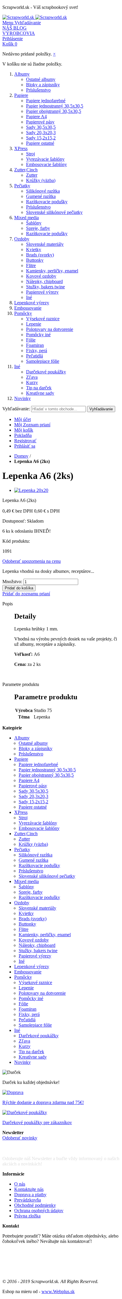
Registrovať (25, 440)
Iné (29, 297)
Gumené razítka (41, 196)
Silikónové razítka (43, 191)
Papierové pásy (40, 121)
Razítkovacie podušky (47, 201)
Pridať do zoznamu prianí (26, 593)
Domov (21, 456)
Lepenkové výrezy (31, 302)
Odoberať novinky (19, 1137)
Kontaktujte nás (29, 1189)
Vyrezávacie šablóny (45, 159)
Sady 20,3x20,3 (41, 132)
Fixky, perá (36, 350)
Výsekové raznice (43, 318)
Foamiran (35, 345)
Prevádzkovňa (27, 1199)
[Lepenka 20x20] (31, 490)
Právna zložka (27, 1215)
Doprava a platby (30, 1194)
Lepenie (33, 323)
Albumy (22, 74)
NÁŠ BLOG (14, 27)
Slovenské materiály (45, 244)
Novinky (22, 398)
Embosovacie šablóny (46, 164)
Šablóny (33, 222)
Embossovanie (27, 307)
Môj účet (22, 419)
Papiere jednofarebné (45, 100)
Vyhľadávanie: (16, 408)
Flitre (31, 265)
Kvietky (33, 249)
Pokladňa (23, 435)
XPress (21, 148)
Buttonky (35, 260)
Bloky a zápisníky (43, 84)
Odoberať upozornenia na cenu (31, 561)
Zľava (32, 377)
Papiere (21, 95)
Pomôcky (23, 313)
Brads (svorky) (40, 254)
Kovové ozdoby (41, 276)
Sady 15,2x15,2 (41, 137)
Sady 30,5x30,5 (41, 127)
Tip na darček (39, 387)
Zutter (31, 175)
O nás (19, 1183)
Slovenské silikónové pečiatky (54, 212)
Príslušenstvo (38, 89)
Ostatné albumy (40, 79)
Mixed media (26, 217)
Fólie (31, 339)
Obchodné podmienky (35, 1205)
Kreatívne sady (40, 393)
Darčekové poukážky (46, 371)
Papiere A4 (36, 116)
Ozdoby (21, 238)
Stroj (30, 153)
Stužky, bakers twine (45, 286)
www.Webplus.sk (58, 1291)
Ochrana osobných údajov (38, 1210)
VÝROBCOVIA (18, 33)
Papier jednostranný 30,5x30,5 (54, 105)
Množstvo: (12, 581)
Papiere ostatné (40, 143)
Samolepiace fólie (42, 361)
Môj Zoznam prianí (32, 424)
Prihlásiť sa (24, 445)
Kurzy (32, 382)
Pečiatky (22, 185)
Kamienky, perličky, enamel (52, 270)
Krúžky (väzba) (40, 180)
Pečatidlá (34, 355)
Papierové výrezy (42, 292)
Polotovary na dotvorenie (49, 329)
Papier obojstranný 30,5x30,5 (53, 111)
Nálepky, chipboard (44, 281)
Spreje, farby (38, 228)
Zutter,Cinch (26, 169)
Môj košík (23, 430)
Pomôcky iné (38, 334)
